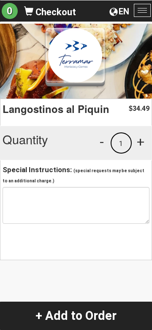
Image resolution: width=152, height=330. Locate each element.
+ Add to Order (76, 315)
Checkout (54, 12)
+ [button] (140, 142)
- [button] (102, 142)
